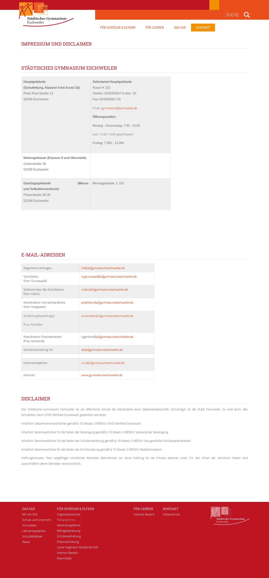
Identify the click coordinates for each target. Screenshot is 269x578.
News (26, 541)
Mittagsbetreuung (68, 530)
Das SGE (28, 509)
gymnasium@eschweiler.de (119, 108)
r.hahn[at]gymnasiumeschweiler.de (104, 289)
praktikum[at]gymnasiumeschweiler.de (107, 302)
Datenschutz (171, 514)
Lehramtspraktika (33, 530)
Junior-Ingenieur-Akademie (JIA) (77, 547)
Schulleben (29, 525)
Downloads (64, 558)
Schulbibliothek (32, 536)
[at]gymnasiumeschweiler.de (114, 336)
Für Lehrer (143, 509)
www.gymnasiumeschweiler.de (101, 375)
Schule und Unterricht (36, 519)
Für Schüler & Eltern (75, 509)
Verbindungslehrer (69, 525)
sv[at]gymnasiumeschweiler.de (101, 349)
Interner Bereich (67, 552)
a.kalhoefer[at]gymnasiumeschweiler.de (107, 315)
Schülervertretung (69, 536)
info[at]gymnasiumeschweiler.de (103, 268)
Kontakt (170, 509)
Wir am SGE (30, 514)
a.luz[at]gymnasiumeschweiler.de (102, 362)
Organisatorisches (68, 514)
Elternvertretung (68, 541)
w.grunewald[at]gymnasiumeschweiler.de (109, 276)
